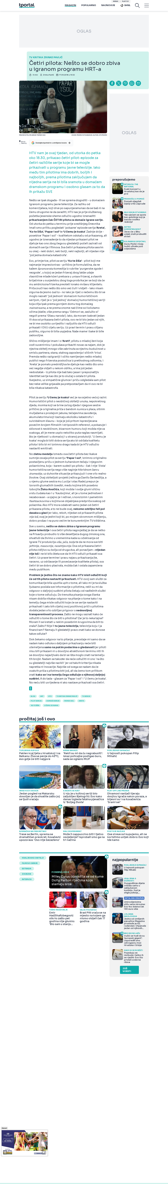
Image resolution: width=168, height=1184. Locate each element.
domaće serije (52, 701)
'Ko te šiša (35, 705)
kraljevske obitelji (33, 858)
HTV (50, 696)
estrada (26, 868)
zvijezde (26, 874)
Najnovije (108, 5)
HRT (41, 696)
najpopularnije (125, 860)
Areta (81, 701)
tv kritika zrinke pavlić (66, 696)
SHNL (127, 5)
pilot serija (36, 701)
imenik (115, 1)
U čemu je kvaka (51, 705)
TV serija (86, 696)
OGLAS (84, 31)
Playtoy (125, 1)
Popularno (88, 5)
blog (33, 696)
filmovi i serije (30, 863)
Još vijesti (127, 970)
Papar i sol (69, 701)
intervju (27, 879)
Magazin (70, 5)
